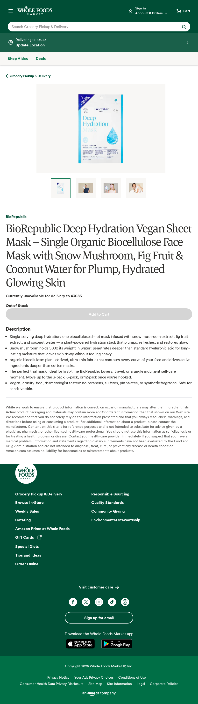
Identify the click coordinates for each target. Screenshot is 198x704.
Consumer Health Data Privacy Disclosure (52, 683)
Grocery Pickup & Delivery (38, 494)
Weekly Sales (27, 511)
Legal (141, 683)
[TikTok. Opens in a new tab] (112, 602)
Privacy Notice (58, 677)
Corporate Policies (164, 683)
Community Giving (108, 511)
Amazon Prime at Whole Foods (42, 528)
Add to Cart (99, 314)
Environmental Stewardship (115, 520)
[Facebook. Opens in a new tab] (73, 602)
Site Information (119, 683)
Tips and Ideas (28, 555)
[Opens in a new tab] (81, 644)
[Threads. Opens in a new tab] (125, 602)
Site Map (95, 683)
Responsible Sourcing (110, 494)
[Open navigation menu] (11, 11)
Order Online (26, 563)
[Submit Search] (184, 26)
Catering (23, 520)
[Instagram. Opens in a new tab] (99, 602)
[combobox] (90, 26)
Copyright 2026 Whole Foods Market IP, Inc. (99, 666)
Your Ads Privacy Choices (93, 677)
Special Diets (27, 546)
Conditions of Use (132, 677)
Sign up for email (99, 617)
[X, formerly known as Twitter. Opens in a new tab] (86, 602)
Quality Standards (107, 502)
